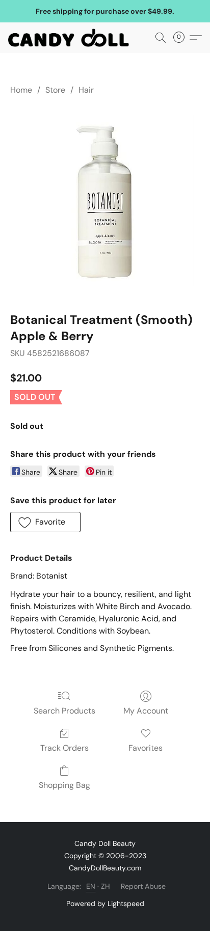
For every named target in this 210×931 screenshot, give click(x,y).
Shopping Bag (64, 785)
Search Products (64, 710)
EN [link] (91, 886)
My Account (145, 710)
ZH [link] (106, 886)
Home (21, 90)
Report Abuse (143, 886)
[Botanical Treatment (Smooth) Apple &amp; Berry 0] (105, 201)
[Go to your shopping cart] (182, 38)
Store (55, 90)
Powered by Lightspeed (105, 903)
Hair (86, 90)
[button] (72, 37)
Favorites (145, 748)
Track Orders (64, 748)
